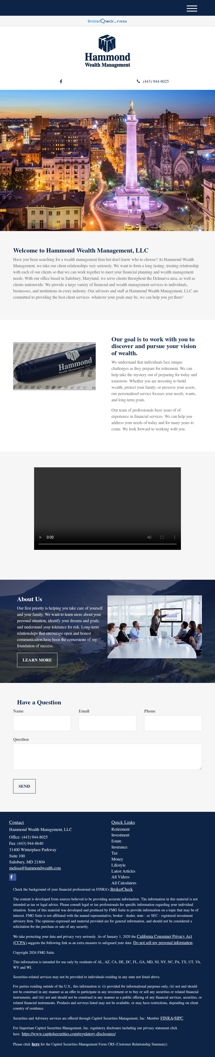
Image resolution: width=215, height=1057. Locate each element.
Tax (114, 853)
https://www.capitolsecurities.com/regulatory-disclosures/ (69, 1033)
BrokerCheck (121, 889)
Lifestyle (118, 865)
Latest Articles (123, 871)
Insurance (119, 847)
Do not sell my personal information (162, 942)
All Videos (120, 876)
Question (21, 739)
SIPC (178, 1018)
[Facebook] (61, 82)
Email (84, 711)
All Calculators (123, 882)
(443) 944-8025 (156, 81)
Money (117, 859)
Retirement (120, 829)
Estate (116, 841)
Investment (120, 834)
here (36, 1044)
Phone (149, 711)
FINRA (166, 1018)
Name (18, 711)
